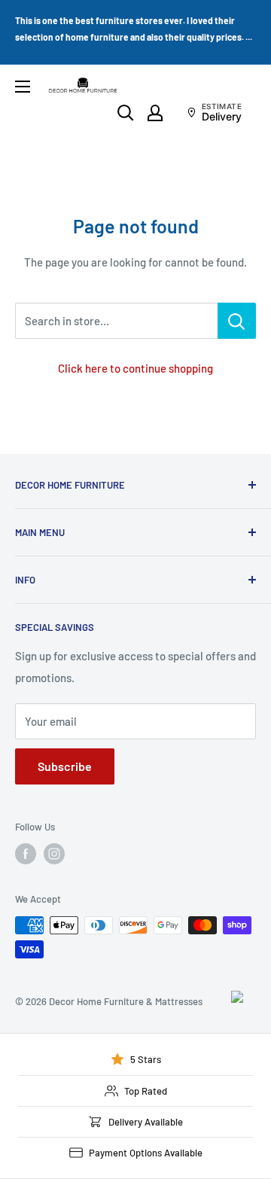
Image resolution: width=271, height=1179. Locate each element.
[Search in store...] (237, 321)
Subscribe (65, 766)
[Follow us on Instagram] (54, 853)
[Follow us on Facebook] (25, 853)
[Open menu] (22, 87)
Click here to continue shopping (135, 368)
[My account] (155, 113)
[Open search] (125, 113)
